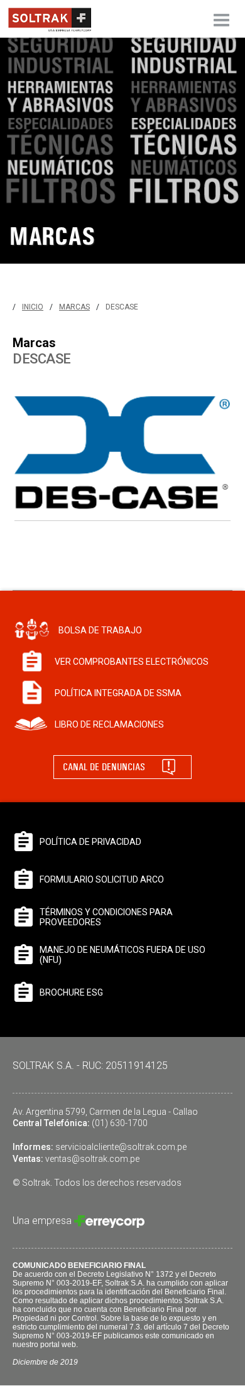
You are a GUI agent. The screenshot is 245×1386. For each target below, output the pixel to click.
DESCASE (122, 307)
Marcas (74, 307)
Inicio (32, 307)
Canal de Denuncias (104, 767)
